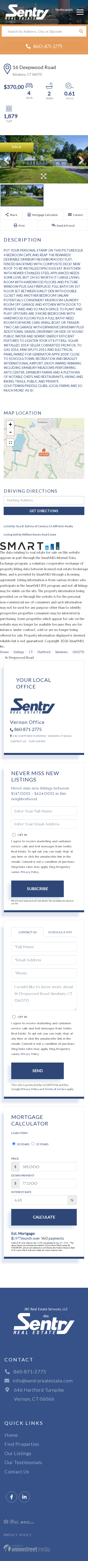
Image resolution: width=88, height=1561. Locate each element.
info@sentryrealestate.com (43, 1380)
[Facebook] (11, 1497)
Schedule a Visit (60, 932)
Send (38, 1070)
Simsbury (61, 652)
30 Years (22, 1144)
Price (15, 1158)
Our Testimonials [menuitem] (23, 1462)
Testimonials (64, 9)
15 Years (41, 1144)
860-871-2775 (47, 46)
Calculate (44, 1217)
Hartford (44, 652)
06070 (78, 652)
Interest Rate (21, 1192)
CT (31, 652)
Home (4, 652)
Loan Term (19, 1133)
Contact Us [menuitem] (16, 1471)
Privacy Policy (30, 872)
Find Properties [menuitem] (21, 1444)
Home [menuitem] (11, 1435)
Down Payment (22, 1175)
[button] (81, 31)
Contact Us (18, 741)
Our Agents (37, 741)
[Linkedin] (24, 1497)
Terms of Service (55, 1089)
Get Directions (44, 511)
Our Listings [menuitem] (17, 1453)
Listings (19, 652)
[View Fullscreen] (10, 442)
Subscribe (37, 888)
